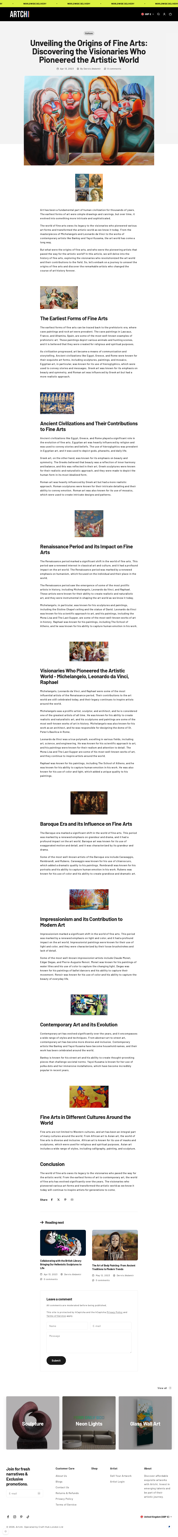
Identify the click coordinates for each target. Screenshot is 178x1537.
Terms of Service (56, 1315)
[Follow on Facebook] (8, 1517)
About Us (61, 1475)
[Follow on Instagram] (14, 1517)
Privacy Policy (115, 1312)
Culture (89, 33)
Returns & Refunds (67, 1493)
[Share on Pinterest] (65, 1199)
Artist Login (117, 1481)
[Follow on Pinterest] (21, 1517)
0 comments (114, 68)
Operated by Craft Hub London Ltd (43, 1526)
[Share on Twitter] (58, 1199)
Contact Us (62, 1487)
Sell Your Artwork (121, 1475)
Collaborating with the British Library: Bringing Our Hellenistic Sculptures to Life (61, 1264)
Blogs (59, 1481)
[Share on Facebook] (51, 1199)
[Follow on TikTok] (28, 1517)
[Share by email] (72, 1199)
